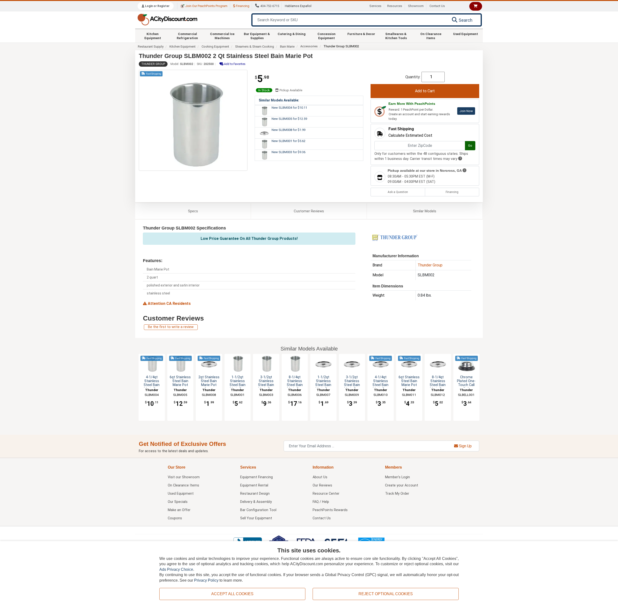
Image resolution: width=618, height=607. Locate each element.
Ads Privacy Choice (176, 569)
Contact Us (437, 6)
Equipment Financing (256, 477)
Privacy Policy (206, 580)
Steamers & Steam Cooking (254, 46)
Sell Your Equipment (256, 518)
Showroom (416, 6)
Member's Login (397, 477)
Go (470, 145)
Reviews (309, 211)
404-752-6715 (269, 6)
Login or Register (156, 6)
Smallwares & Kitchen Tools (396, 36)
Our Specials (178, 502)
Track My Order (397, 494)
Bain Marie (287, 46)
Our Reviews (322, 485)
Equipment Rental (254, 485)
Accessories (309, 46)
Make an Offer (179, 510)
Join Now (466, 111)
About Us (320, 477)
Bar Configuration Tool (258, 510)
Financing (242, 6)
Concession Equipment (326, 36)
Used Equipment (465, 34)
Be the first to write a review (171, 327)
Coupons (175, 518)
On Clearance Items (430, 36)
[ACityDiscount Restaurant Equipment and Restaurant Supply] (167, 19)
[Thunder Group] (395, 237)
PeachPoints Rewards (330, 510)
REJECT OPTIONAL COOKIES (385, 594)
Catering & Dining (292, 34)
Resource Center (326, 494)
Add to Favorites (234, 64)
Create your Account (401, 485)
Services (375, 6)
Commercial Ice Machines (222, 36)
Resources (394, 6)
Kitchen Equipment (152, 36)
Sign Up (465, 446)
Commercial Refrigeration (187, 36)
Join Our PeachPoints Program (205, 6)
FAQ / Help (321, 502)
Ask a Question (398, 192)
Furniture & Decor (361, 34)
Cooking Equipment (215, 46)
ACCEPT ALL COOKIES (232, 594)
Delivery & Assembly (256, 502)
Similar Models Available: (279, 100)
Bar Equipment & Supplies (257, 36)
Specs (193, 211)
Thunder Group (153, 64)
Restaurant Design (255, 494)
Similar (424, 211)
